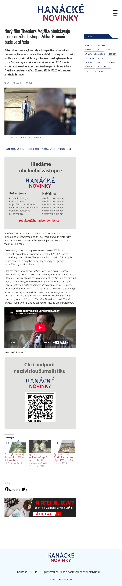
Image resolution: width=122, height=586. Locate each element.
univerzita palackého (95, 54)
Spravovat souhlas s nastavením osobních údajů (72, 572)
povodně (89, 67)
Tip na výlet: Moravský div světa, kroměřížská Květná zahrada (14, 457)
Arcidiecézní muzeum (15, 149)
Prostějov (103, 45)
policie (88, 71)
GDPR (34, 572)
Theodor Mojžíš (65, 149)
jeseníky (112, 54)
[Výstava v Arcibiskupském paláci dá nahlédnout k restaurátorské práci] (40, 446)
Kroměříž (110, 50)
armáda (99, 62)
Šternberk (98, 71)
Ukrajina (88, 62)
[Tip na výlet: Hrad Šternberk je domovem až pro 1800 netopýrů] (64, 446)
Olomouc (90, 58)
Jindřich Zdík (33, 149)
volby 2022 (90, 45)
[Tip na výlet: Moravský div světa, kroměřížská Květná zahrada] (15, 446)
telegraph (110, 62)
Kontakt (22, 572)
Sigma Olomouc (94, 49)
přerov (101, 58)
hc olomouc (103, 66)
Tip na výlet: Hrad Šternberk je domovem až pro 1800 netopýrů (64, 457)
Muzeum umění (48, 149)
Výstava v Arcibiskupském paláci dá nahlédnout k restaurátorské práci (38, 459)
